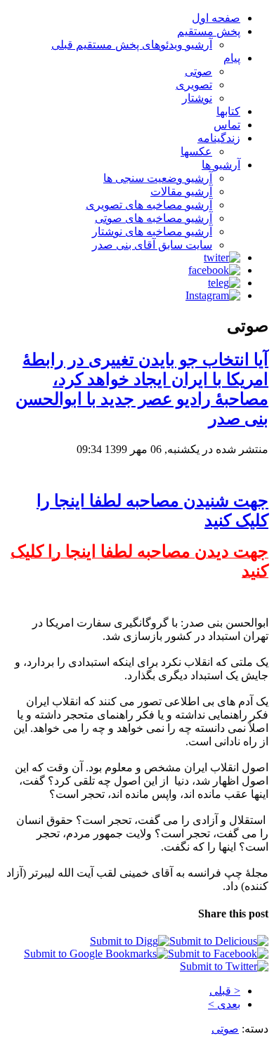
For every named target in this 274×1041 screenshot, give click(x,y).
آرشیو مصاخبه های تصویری (149, 205)
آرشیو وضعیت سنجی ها (157, 178)
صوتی (198, 71)
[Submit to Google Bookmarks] (96, 954)
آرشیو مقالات (181, 191)
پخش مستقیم (208, 31)
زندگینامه (218, 138)
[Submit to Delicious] (218, 941)
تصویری (194, 85)
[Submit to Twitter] (224, 966)
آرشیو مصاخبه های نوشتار (152, 231)
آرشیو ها (221, 165)
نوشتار (197, 98)
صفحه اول (216, 18)
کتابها (228, 111)
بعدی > (224, 1004)
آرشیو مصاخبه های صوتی (153, 218)
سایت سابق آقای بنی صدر (152, 245)
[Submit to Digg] (129, 941)
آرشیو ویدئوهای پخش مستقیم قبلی (131, 45)
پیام (231, 58)
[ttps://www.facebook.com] (214, 270)
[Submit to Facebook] (218, 954)
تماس (227, 125)
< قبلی (224, 991)
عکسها (196, 151)
